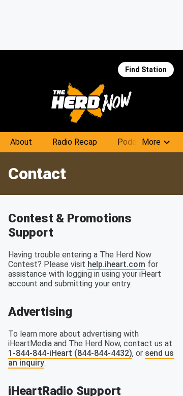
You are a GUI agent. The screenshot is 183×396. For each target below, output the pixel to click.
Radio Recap (74, 142)
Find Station (146, 69)
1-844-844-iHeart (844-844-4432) (70, 353)
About (21, 142)
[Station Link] (91, 102)
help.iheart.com (116, 264)
